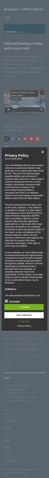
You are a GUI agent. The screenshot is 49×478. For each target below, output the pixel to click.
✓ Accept (24, 307)
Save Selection (24, 315)
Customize (24, 321)
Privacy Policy (24, 326)
